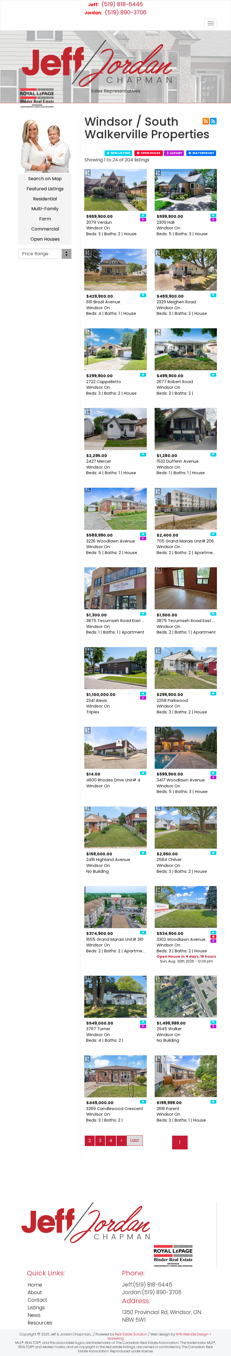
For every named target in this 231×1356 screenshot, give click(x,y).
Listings (36, 1307)
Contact (37, 1300)
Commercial (45, 229)
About (35, 1292)
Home (35, 1285)
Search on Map (45, 178)
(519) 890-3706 (115, 12)
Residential (45, 199)
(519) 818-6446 (115, 4)
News (34, 1315)
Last (134, 1140)
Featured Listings (45, 189)
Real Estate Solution (131, 1334)
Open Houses (45, 239)
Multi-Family (45, 208)
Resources (40, 1322)
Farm (45, 219)
